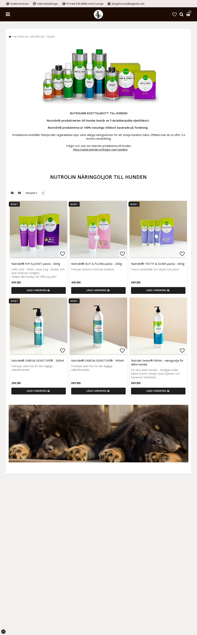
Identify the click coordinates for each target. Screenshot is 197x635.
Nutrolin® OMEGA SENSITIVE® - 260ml (37, 360)
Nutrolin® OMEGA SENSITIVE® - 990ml (97, 360)
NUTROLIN (21, 36)
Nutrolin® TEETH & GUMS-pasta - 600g (157, 264)
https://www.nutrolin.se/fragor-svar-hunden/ (100, 149)
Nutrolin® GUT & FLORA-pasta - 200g (96, 264)
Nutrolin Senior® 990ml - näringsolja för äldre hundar (157, 362)
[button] (174, 14)
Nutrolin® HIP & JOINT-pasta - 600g (35, 264)
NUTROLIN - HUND (42, 36)
